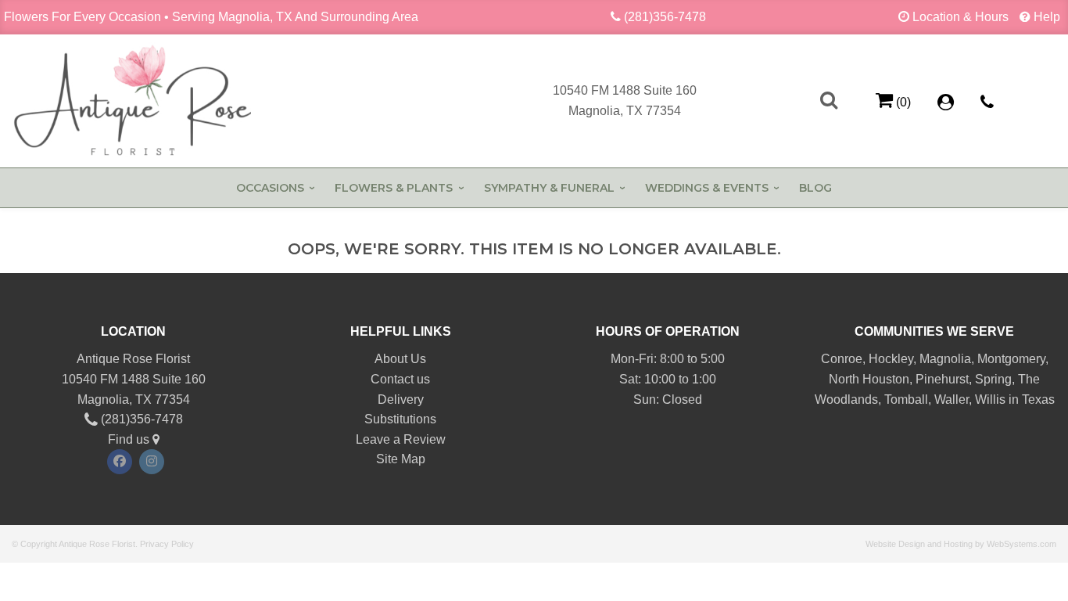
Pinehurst (942, 379)
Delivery (401, 399)
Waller (951, 399)
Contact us (400, 379)
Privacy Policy (167, 544)
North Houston (869, 379)
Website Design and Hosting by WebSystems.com (961, 544)
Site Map (400, 459)
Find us (130, 439)
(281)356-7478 (665, 16)
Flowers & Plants (394, 188)
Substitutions (400, 419)
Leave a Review (401, 439)
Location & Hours (960, 16)
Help (1047, 16)
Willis (990, 399)
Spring (993, 379)
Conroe (841, 358)
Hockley (891, 358)
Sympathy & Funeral (549, 188)
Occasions (270, 188)
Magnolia (945, 358)
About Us (400, 358)
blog (815, 188)
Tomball (906, 399)
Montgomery (1011, 358)
